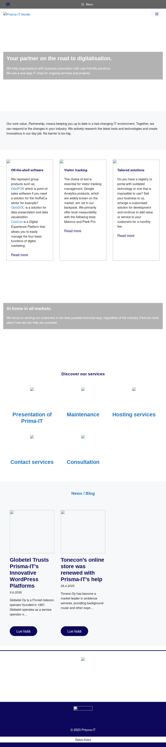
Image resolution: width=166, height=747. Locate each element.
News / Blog (83, 493)
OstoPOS (17, 188)
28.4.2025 (68, 586)
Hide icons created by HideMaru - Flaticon (137, 744)
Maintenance (83, 414)
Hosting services (134, 414)
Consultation (83, 462)
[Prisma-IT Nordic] (16, 13)
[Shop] (8, 4)
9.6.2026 (16, 592)
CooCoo (17, 221)
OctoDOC (18, 207)
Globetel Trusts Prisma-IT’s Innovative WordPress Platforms (29, 573)
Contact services (32, 462)
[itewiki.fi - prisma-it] (83, 715)
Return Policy (83, 739)
